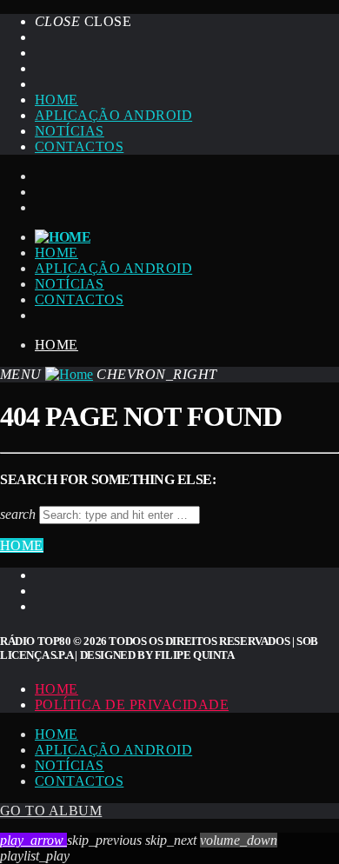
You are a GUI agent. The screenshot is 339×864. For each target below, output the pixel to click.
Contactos (79, 146)
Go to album (51, 810)
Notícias (69, 130)
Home (56, 99)
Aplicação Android (113, 115)
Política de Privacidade (132, 704)
